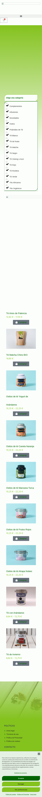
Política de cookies (11, 794)
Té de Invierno (13, 654)
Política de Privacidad (23, 794)
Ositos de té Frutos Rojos (18, 529)
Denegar (21, 784)
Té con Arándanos (15, 612)
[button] (39, 754)
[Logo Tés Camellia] (21, 7)
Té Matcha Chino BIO (17, 355)
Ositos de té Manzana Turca (20, 488)
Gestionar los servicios (20, 773)
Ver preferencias (21, 790)
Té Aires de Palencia (16, 313)
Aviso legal (33, 794)
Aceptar (21, 778)
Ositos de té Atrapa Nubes (19, 571)
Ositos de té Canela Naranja (20, 446)
